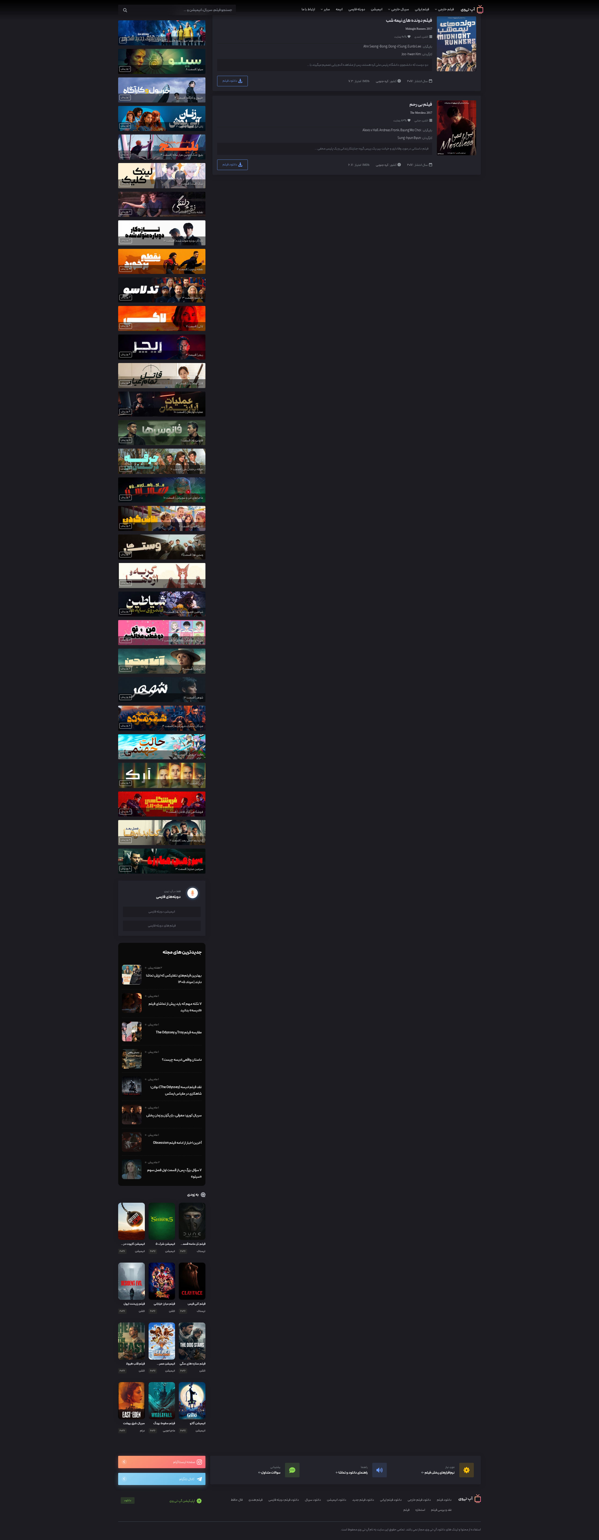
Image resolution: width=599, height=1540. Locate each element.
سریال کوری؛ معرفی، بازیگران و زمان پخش (174, 1115)
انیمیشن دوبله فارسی (161, 911)
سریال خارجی (400, 9)
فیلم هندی (255, 1499)
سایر (327, 9)
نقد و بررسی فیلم (441, 1509)
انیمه (339, 9)
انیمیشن (376, 9)
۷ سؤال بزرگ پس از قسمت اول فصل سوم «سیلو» (174, 1173)
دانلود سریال (313, 1499)
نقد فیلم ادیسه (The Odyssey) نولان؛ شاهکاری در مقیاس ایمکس (176, 1090)
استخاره (420, 1509)
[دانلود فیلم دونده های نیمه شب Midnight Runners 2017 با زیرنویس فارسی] (456, 43)
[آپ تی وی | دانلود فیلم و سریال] (472, 12)
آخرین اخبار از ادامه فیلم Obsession (177, 1143)
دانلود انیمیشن (336, 1499)
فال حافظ (237, 1499)
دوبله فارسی (356, 9)
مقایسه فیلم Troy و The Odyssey (179, 1032)
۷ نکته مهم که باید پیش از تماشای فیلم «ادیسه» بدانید (175, 1007)
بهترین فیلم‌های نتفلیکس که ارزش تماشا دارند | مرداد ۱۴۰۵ (174, 979)
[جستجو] (125, 10)
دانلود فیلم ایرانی (391, 1499)
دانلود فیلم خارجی (419, 1499)
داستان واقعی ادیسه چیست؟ (182, 1060)
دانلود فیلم (230, 80)
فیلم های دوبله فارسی (162, 925)
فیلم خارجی (446, 9)
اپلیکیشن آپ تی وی (159, 1501)
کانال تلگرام (186, 1479)
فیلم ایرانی (422, 9)
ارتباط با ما (308, 9)
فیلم (406, 1509)
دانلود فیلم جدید (363, 1499)
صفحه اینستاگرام (184, 1462)
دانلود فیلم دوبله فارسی (283, 1499)
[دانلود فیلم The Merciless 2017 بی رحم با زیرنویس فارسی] (456, 127)
